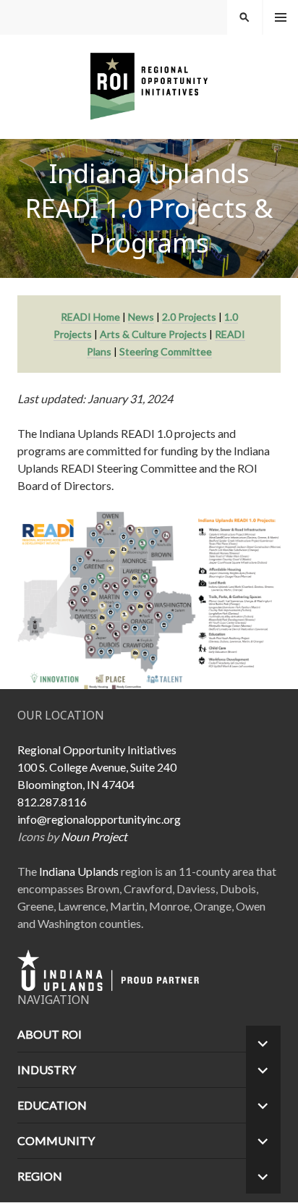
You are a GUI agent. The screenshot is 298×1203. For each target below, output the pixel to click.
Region (39, 1176)
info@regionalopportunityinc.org (99, 819)
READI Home (90, 317)
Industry (46, 1069)
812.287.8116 (52, 802)
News (141, 317)
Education (52, 1105)
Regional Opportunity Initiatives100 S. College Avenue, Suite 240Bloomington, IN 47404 (96, 767)
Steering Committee (165, 351)
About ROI (49, 1034)
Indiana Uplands (79, 871)
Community (56, 1140)
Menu (280, 17)
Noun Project (94, 836)
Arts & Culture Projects (153, 334)
